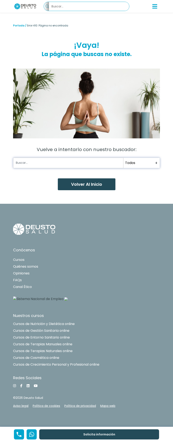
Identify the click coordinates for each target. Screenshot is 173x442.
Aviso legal (20, 406)
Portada (18, 25)
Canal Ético (22, 286)
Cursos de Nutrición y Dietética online (44, 323)
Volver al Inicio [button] (86, 184)
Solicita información (99, 434)
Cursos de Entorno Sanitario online (41, 337)
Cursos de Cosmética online (36, 357)
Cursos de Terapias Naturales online (43, 350)
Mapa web (107, 406)
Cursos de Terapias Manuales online (42, 344)
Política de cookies (46, 406)
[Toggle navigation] (155, 6)
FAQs (17, 280)
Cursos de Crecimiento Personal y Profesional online (56, 364)
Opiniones (21, 273)
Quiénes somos (25, 266)
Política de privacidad (80, 406)
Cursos (18, 259)
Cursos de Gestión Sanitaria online (41, 330)
